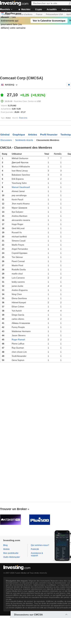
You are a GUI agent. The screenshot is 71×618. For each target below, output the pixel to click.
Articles (32, 134)
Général (4, 134)
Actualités (52, 9)
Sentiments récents (24, 140)
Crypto (38, 9)
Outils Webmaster (11, 557)
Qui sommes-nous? (40, 545)
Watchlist (25, 9)
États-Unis (23, 118)
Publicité (35, 549)
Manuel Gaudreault (21, 187)
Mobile (6, 549)
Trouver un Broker (13, 509)
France (39, 14)
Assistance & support (37, 554)
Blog (5, 545)
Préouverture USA (54, 14)
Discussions (6, 140)
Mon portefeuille (10, 553)
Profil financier (48, 134)
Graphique (19, 134)
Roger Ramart (18, 339)
